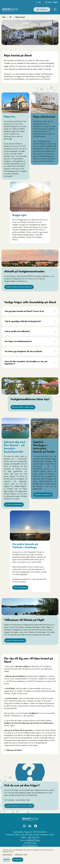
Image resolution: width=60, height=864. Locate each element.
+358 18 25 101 (33, 837)
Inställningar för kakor (20, 854)
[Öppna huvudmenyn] (55, 9)
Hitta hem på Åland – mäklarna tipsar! (23, 407)
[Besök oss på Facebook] (35, 826)
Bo (11, 17)
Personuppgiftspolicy (30, 845)
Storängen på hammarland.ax (43, 494)
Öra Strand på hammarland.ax (13, 504)
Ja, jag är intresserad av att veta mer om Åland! (19, 806)
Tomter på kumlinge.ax (20, 587)
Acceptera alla (18, 859)
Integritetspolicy (7, 854)
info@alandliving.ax (33, 840)
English (55, 2)
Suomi (50, 2)
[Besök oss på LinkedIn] (30, 826)
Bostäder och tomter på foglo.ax (15, 640)
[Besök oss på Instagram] (24, 826)
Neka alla (6, 859)
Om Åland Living (30, 843)
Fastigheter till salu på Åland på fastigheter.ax (19, 287)
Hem (4, 17)
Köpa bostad (20, 17)
